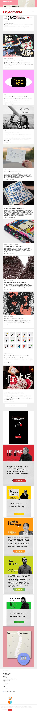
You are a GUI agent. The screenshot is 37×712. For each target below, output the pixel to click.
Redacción (11, 67)
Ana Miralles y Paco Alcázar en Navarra (14, 60)
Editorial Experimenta (6, 684)
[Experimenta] (12, 12)
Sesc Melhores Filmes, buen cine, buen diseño (15, 96)
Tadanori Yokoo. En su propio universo (13, 246)
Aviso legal (5, 677)
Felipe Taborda (12, 217)
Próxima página (26, 405)
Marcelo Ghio (11, 179)
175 (15, 405)
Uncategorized (6, 244)
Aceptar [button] (10, 709)
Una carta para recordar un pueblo (12, 171)
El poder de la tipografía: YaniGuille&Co (14, 208)
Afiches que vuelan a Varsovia (11, 132)
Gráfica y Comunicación (8, 58)
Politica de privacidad (6, 680)
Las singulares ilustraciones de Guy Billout (15, 282)
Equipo (4, 686)
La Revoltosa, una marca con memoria (13, 392)
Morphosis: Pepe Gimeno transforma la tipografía (16, 355)
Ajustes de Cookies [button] (4, 709)
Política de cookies (6, 681)
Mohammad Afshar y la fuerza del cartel (14, 318)
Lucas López (11, 142)
